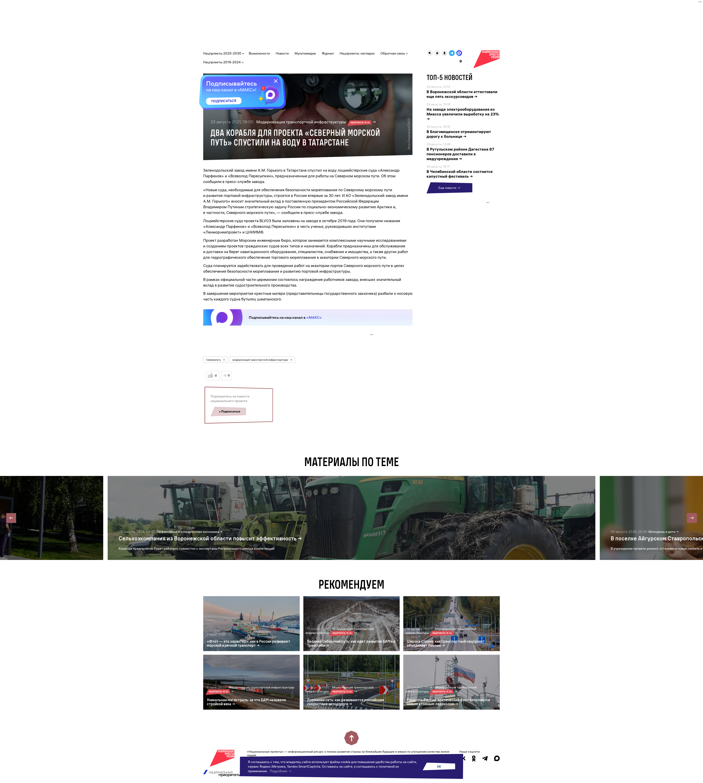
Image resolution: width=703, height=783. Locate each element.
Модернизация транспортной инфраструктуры (313, 121)
